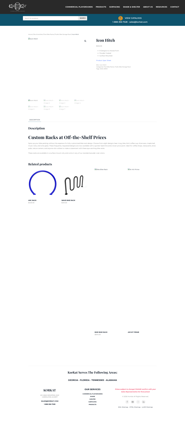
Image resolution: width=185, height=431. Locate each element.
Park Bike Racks (49, 34)
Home (30, 34)
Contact (174, 7)
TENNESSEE (97, 380)
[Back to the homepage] (17, 7)
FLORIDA (85, 380)
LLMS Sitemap (147, 407)
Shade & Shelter (131, 7)
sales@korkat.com (138, 22)
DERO (106, 69)
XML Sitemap (123, 407)
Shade (92, 396)
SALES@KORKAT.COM (49, 401)
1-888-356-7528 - (121, 22)
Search (83, 18)
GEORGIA (73, 380)
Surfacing (114, 7)
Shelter (92, 399)
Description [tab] (34, 120)
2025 (101, 69)
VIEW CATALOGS (133, 18)
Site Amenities (38, 34)
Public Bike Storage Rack (63, 34)
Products (101, 7)
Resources (161, 7)
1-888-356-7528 (49, 404)
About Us (148, 7)
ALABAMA (111, 380)
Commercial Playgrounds (79, 7)
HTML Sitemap (134, 407)
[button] (85, 41)
